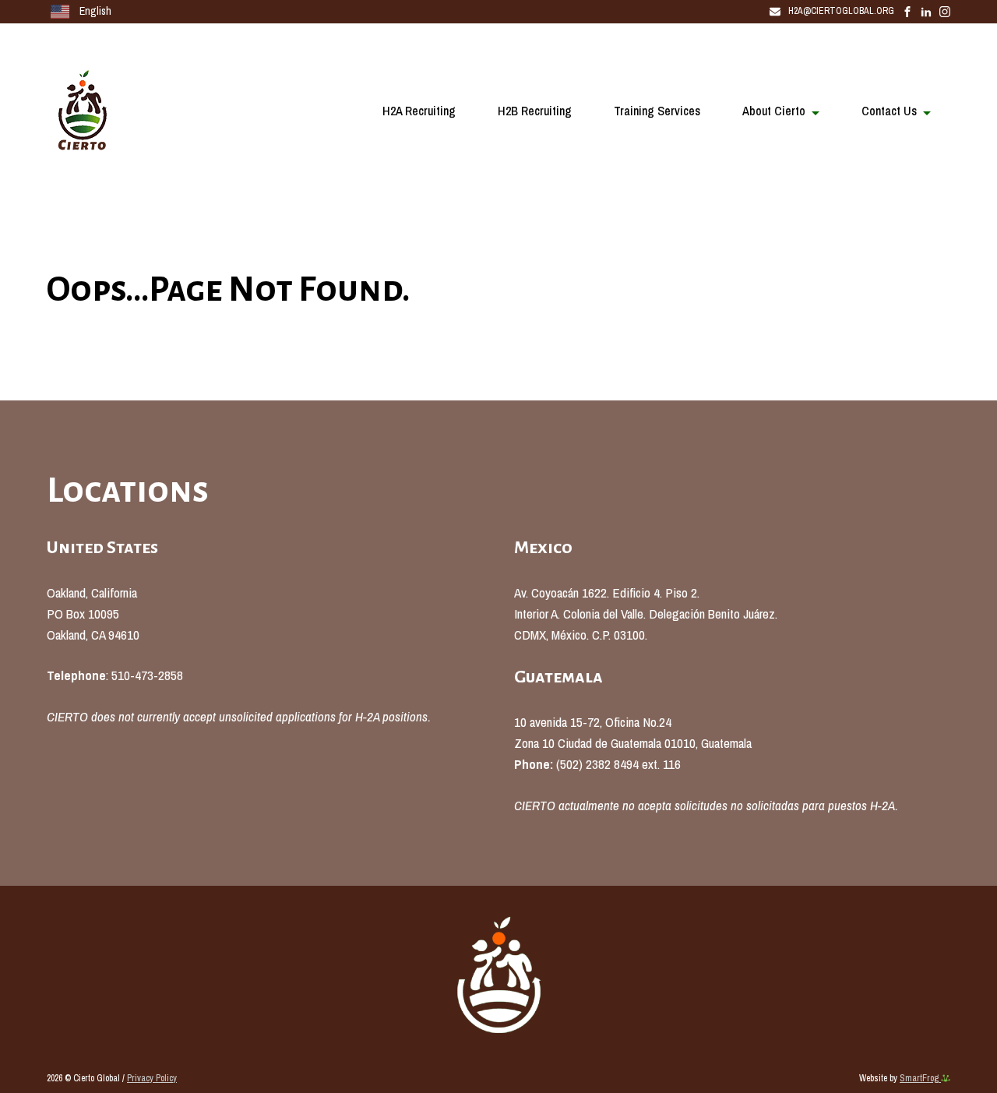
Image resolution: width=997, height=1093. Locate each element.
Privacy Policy (152, 1078)
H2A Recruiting (419, 110)
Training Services (657, 110)
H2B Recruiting (535, 110)
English (94, 11)
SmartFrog (920, 1078)
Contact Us (889, 110)
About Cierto (773, 110)
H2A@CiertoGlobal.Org (841, 11)
